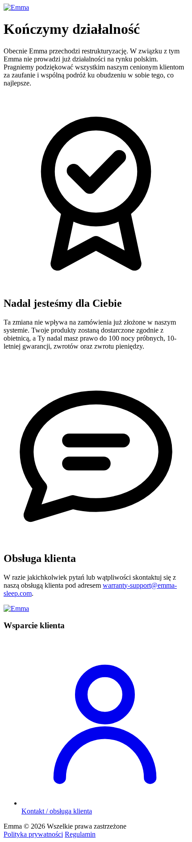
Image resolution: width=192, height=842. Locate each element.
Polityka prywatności (33, 834)
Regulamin (80, 834)
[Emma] (16, 7)
